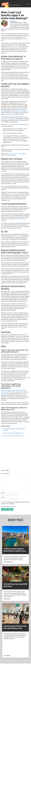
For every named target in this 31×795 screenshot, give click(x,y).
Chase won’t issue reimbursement (15, 124)
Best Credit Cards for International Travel (13, 436)
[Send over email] (1, 402)
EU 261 (18, 236)
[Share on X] (1, 396)
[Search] (25, 4)
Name (3, 492)
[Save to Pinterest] (1, 399)
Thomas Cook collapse (16, 46)
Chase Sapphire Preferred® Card (19, 111)
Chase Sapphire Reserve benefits (12, 390)
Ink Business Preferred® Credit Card (14, 114)
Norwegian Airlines (24, 66)
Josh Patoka (13, 21)
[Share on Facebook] (1, 392)
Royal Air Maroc (25, 316)
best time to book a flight (14, 194)
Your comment (5, 473)
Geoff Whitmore (8, 561)
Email (3, 497)
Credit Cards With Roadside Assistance (13, 433)
